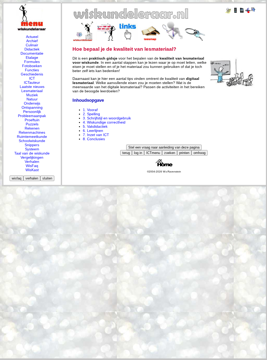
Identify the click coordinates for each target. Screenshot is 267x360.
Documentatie (32, 53)
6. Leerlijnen (93, 130)
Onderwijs (32, 103)
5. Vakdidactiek (95, 126)
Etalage (32, 57)
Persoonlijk (32, 112)
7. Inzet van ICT (96, 135)
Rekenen (32, 128)
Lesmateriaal (32, 91)
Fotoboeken (32, 66)
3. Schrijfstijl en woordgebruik (107, 118)
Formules (32, 62)
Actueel (32, 37)
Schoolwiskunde (32, 141)
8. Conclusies (94, 139)
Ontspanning (32, 107)
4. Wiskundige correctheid (104, 122)
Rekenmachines (32, 132)
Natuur (32, 99)
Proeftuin (32, 120)
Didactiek (31, 49)
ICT (32, 78)
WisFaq (32, 166)
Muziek (32, 95)
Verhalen (32, 161)
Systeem (32, 149)
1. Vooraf (90, 110)
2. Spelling (91, 114)
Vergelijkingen (32, 157)
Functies (32, 70)
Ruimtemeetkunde (32, 136)
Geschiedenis (32, 74)
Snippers (32, 145)
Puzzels (32, 124)
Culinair (32, 45)
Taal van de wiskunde (32, 153)
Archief (32, 41)
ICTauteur (32, 82)
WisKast (32, 170)
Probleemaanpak (32, 116)
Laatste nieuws (32, 87)
